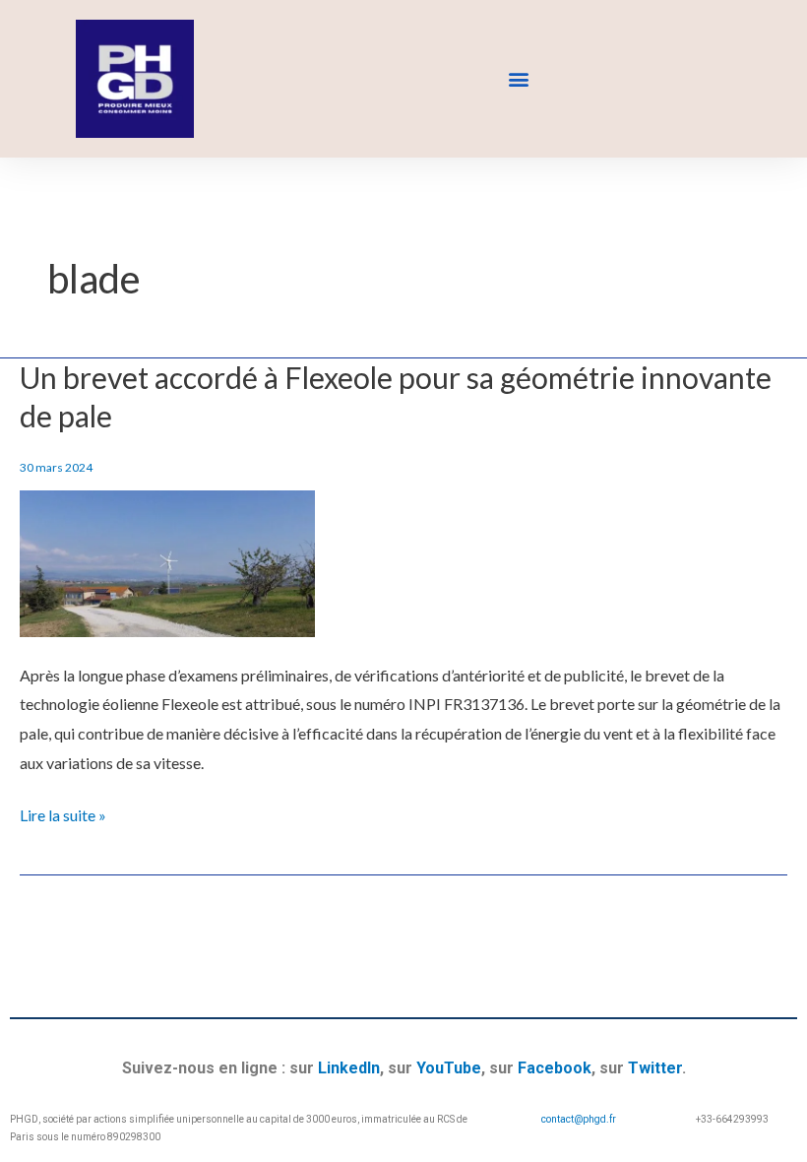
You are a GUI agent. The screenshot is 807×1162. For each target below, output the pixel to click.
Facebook (554, 1068)
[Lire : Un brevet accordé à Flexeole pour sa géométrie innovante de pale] (167, 560)
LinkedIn (349, 1068)
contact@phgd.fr (578, 1119)
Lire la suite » (63, 812)
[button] (518, 79)
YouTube (448, 1068)
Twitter (655, 1068)
